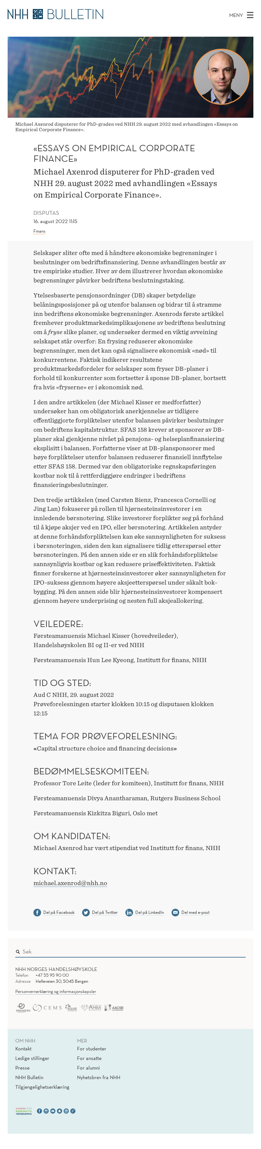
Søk (236, 950)
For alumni (88, 1067)
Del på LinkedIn (149, 912)
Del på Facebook (58, 912)
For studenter (91, 1048)
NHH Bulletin (29, 1077)
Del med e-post (195, 912)
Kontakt (23, 1048)
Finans (39, 231)
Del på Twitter (105, 912)
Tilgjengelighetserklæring (42, 1087)
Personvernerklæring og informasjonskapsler (55, 991)
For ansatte (89, 1058)
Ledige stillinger (32, 1058)
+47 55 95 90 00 (52, 975)
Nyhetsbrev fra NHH (98, 1077)
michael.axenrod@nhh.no (70, 883)
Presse (22, 1067)
